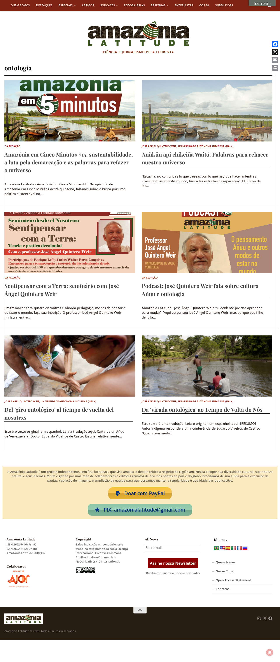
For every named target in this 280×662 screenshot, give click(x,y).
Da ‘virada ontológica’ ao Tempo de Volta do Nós (202, 409)
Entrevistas (184, 5)
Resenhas (158, 5)
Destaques (44, 5)
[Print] (275, 68)
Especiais (66, 5)
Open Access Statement (233, 580)
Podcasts (107, 5)
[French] (239, 548)
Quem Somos (20, 5)
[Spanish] (228, 548)
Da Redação (13, 146)
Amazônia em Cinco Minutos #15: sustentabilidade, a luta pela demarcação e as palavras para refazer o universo (68, 162)
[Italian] (233, 548)
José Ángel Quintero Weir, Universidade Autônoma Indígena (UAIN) (187, 146)
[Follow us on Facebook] (270, 618)
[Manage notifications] (269, 652)
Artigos (88, 5)
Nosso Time (224, 571)
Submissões (224, 5)
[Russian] (245, 548)
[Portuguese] (216, 548)
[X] (275, 52)
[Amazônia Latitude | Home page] (138, 34)
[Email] (275, 60)
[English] (222, 548)
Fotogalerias (134, 5)
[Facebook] (275, 44)
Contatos (222, 589)
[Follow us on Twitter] (265, 618)
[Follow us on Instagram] (259, 618)
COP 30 (204, 5)
